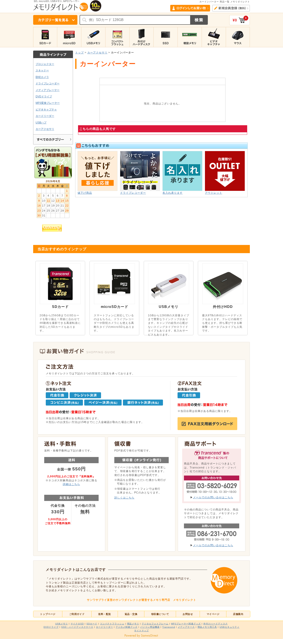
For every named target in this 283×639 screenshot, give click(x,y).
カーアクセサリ (45, 128)
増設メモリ (133, 623)
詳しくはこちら (124, 497)
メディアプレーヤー (47, 90)
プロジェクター (45, 64)
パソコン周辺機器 (150, 627)
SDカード (91, 623)
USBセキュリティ (229, 627)
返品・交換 (131, 614)
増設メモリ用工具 (207, 627)
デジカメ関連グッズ (127, 627)
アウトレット (213, 192)
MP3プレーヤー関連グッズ (186, 623)
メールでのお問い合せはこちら (213, 497)
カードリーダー (45, 115)
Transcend (168, 627)
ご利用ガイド (76, 614)
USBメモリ (61, 623)
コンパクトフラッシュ (112, 623)
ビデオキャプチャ (46, 109)
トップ (79, 52)
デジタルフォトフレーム (155, 623)
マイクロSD (77, 623)
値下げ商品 (85, 192)
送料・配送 (104, 614)
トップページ (47, 614)
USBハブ (41, 122)
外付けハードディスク (215, 623)
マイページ (213, 614)
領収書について (160, 614)
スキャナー (42, 70)
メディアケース (186, 627)
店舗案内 (238, 614)
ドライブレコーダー (47, 83)
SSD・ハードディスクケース (77, 627)
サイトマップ (141, 630)
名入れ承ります (173, 192)
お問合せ (188, 614)
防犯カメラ (42, 77)
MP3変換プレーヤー (48, 102)
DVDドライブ (44, 96)
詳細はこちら (71, 484)
